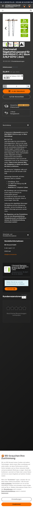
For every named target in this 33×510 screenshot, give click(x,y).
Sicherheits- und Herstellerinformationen (9, 235)
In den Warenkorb (18, 91)
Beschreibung (7, 125)
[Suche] (31, 10)
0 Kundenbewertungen (17, 61)
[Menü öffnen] (3, 6)
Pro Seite (24, 295)
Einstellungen (16, 499)
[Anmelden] (19, 5)
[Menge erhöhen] (28, 86)
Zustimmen (16, 504)
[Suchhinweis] (3, 10)
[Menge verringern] (5, 86)
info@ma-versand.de (10, 254)
